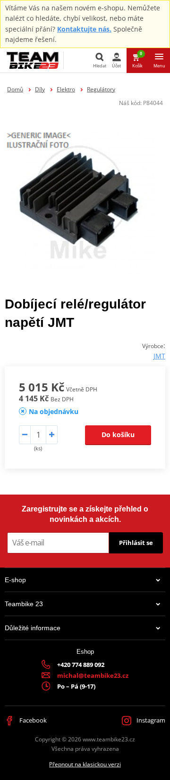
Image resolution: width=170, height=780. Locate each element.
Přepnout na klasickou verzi (85, 764)
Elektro (66, 89)
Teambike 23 (24, 604)
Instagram (150, 720)
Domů (15, 89)
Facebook (32, 720)
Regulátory (101, 89)
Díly (40, 89)
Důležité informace (32, 628)
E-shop (15, 580)
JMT (159, 355)
